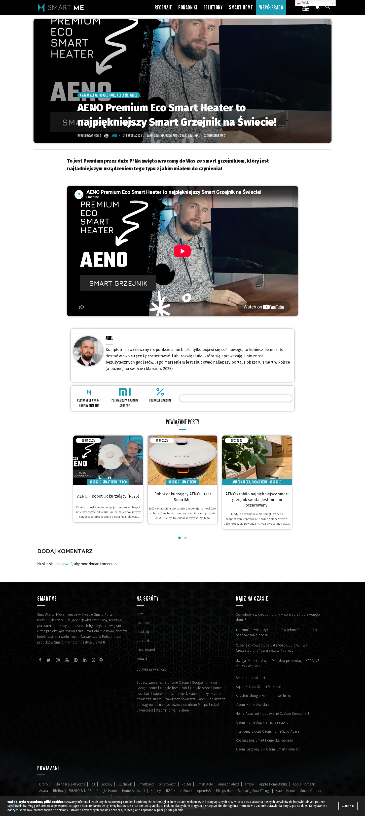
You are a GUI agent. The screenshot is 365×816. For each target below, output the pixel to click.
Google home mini (205, 682)
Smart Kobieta (310, 791)
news (141, 614)
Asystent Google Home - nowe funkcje (264, 696)
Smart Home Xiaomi (250, 678)
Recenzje (163, 7)
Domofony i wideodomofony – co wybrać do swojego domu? (278, 617)
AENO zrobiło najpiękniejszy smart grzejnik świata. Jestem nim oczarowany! (257, 500)
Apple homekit (164, 694)
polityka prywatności (152, 669)
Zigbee (184, 710)
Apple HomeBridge (273, 784)
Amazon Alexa (89, 95)
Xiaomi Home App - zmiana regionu (262, 722)
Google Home (107, 95)
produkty (143, 632)
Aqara (43, 791)
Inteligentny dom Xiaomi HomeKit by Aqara (267, 731)
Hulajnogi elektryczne (69, 784)
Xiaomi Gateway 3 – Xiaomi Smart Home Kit (267, 749)
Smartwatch (167, 784)
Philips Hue (224, 791)
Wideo (133, 95)
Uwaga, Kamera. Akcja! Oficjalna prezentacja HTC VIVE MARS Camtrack (278, 663)
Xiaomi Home (285, 791)
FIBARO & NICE (80, 791)
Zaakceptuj (348, 806)
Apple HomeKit (304, 784)
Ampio (249, 784)
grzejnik (159, 135)
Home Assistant (133, 791)
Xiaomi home (165, 710)
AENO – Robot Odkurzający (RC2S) (108, 496)
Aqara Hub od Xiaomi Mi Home (258, 687)
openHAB (204, 791)
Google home (147, 688)
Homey (155, 791)
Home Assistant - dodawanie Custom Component (272, 714)
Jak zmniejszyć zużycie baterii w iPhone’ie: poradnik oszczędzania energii (276, 632)
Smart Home (241, 7)
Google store (200, 688)
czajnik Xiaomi (188, 694)
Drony (43, 784)
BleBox (58, 791)
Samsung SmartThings (254, 791)
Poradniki (187, 7)
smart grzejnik (189, 135)
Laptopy (106, 784)
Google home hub (173, 688)
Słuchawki (125, 784)
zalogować (63, 564)
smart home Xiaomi (174, 682)
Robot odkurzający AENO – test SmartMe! (182, 497)
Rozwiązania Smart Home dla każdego (264, 740)
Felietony (213, 7)
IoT (93, 784)
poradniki (143, 641)
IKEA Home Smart (179, 791)
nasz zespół (146, 649)
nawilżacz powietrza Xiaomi (185, 699)
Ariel (109, 338)
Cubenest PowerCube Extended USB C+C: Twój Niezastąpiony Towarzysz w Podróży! (272, 648)
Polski (305, 2)
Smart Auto (205, 784)
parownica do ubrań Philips (187, 705)
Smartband (146, 784)
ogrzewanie (172, 135)
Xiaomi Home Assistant (253, 705)
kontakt (142, 658)
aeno (150, 135)
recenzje (143, 623)
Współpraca (271, 7)
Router (186, 784)
